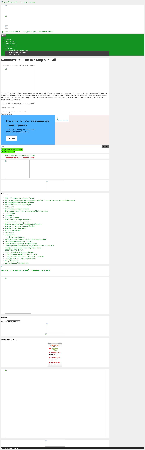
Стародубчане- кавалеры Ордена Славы (20, 259)
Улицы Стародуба (12, 261)
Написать (11, 138)
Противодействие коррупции (16, 50)
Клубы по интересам (17, 237)
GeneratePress (12, 448)
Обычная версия (8, 152)
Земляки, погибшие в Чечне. (16, 228)
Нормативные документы (17, 52)
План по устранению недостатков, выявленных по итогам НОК (29, 246)
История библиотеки (13, 230)
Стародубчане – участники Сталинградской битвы (24, 256)
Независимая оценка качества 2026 (18, 241)
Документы (9, 215)
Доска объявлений (12, 217)
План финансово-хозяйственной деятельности (23, 248)
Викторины (9, 207)
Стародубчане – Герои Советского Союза (21, 254)
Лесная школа (6, 114)
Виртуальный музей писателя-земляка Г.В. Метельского (26, 211)
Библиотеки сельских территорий (21, 103)
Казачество (9, 233)
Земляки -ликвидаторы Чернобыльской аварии (23, 224)
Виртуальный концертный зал (17, 209)
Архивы (4, 321)
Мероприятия (10, 235)
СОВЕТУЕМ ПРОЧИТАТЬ (14, 250)
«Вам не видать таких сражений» (14, 112)
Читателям (9, 48)
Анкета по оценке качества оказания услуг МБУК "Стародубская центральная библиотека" (40, 200)
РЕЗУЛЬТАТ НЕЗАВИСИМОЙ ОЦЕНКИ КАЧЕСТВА (25, 270)
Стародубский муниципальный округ (19, 252)
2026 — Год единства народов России (19, 198)
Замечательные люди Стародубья (18, 220)
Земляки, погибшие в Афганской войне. (20, 226)
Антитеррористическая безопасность (19, 202)
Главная (8, 39)
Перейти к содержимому (25, 2)
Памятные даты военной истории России (21, 243)
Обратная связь (11, 46)
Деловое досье (10, 44)
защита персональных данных (17, 222)
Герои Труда (10, 213)
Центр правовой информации (17, 263)
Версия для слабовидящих (12, 149)
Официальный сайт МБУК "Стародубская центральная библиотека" (27, 32)
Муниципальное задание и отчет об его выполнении (25, 239)
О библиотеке (10, 41)
